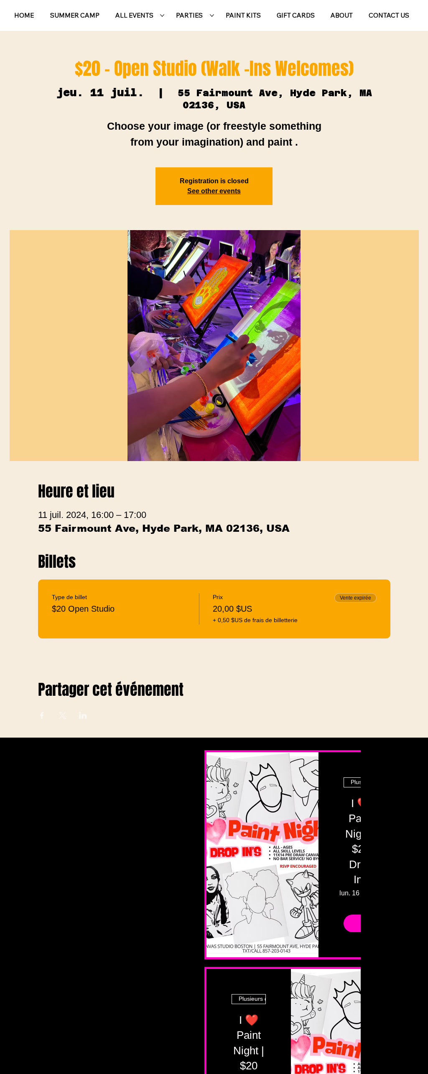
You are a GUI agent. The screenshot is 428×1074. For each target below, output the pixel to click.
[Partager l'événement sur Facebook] (42, 715)
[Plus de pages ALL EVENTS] (162, 15)
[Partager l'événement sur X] (62, 715)
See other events (214, 191)
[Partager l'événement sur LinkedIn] (83, 715)
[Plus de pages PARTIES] (212, 15)
